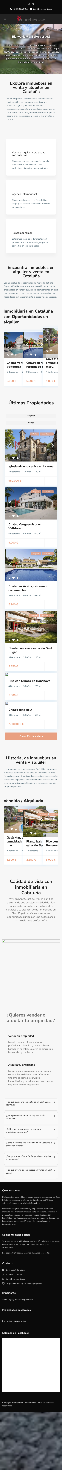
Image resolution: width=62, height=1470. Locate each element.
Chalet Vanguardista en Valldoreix (25, 526)
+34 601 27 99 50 (14, 1274)
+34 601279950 (20, 9)
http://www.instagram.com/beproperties (24, 1283)
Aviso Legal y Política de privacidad (18, 1299)
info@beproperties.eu (15, 1279)
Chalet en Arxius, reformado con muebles (28, 588)
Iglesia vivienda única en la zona (30, 466)
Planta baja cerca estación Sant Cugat (30, 650)
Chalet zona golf (20, 710)
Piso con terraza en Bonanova (29, 681)
